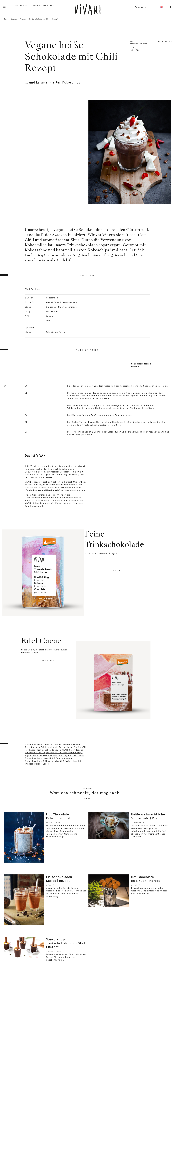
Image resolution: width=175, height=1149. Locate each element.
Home (6, 19)
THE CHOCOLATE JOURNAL (43, 6)
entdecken (115, 571)
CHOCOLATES (21, 6)
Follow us (139, 7)
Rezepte (14, 19)
